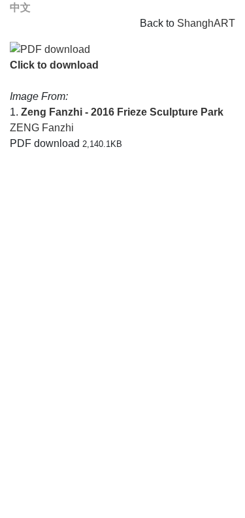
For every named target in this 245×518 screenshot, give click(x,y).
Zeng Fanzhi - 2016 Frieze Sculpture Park (122, 112)
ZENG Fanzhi (42, 127)
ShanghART (206, 23)
